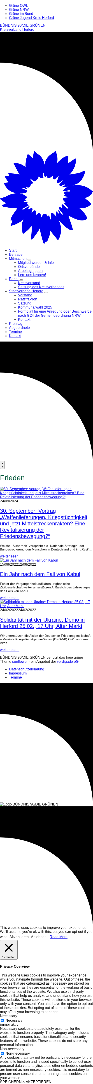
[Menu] (2, 465)
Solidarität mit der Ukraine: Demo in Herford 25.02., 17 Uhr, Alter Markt (42, 623)
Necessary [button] (8, 1016)
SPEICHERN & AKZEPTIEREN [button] (25, 1082)
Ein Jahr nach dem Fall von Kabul (40, 574)
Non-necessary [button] (12, 1049)
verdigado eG (68, 661)
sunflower (20, 661)
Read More (58, 937)
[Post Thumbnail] (46, 497)
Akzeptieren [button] (19, 937)
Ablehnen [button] (38, 937)
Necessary (14, 1020)
